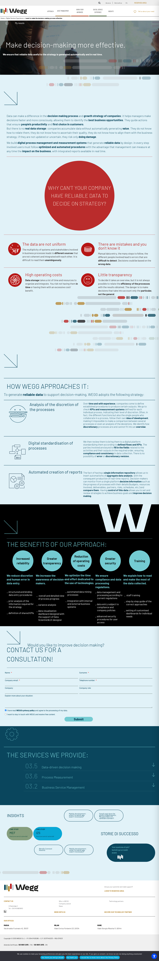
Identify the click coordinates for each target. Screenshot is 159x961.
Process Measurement (49, 777)
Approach (50, 11)
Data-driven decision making (53, 767)
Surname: (83, 673)
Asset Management (63, 11)
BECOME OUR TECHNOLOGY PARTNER (118, 912)
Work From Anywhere (79, 10)
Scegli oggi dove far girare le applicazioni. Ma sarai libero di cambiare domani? (107, 816)
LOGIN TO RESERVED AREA (114, 891)
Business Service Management (55, 787)
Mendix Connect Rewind (45, 849)
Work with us (118, 3)
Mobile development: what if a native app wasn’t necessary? (77, 815)
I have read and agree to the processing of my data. (37, 710)
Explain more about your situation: (19, 696)
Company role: (85, 688)
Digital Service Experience (98, 10)
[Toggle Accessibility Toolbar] (154, 956)
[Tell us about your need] (135, 11)
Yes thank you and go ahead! (53, 957)
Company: (9, 688)
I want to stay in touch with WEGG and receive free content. (31, 714)
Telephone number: (87, 680)
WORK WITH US (59, 912)
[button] (99, 3)
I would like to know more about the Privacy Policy (100, 957)
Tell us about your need (146, 11)
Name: (8, 673)
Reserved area (140, 3)
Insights (111, 11)
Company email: (12, 680)
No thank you (72, 957)
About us (108, 3)
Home (3, 18)
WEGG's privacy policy (25, 710)
